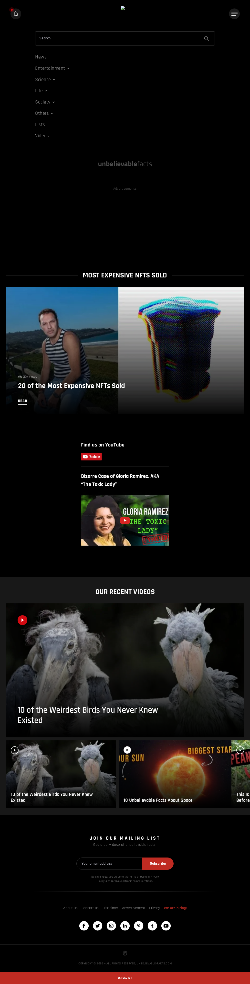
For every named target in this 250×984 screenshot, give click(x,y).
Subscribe (158, 863)
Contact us (90, 908)
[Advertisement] (125, 226)
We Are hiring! (175, 908)
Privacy (154, 908)
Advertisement (133, 908)
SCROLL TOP (125, 978)
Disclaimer (110, 908)
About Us (70, 908)
